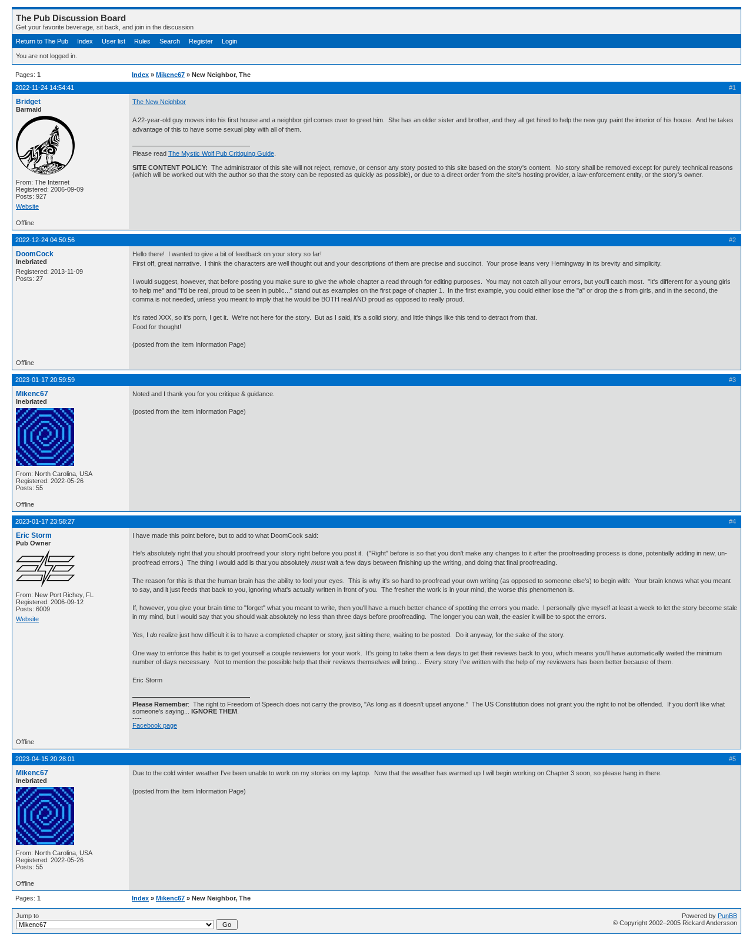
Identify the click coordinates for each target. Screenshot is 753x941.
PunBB (727, 915)
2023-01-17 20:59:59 (45, 379)
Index (85, 41)
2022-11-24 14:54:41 (44, 87)
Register (201, 41)
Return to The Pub (42, 41)
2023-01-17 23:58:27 (45, 521)
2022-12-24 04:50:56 (45, 239)
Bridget (28, 102)
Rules (142, 41)
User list (113, 41)
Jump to (27, 915)
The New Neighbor (159, 101)
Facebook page (154, 725)
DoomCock (35, 254)
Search (169, 41)
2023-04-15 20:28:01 (45, 758)
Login (229, 41)
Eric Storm (34, 535)
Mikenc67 (170, 74)
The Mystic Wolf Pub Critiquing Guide (221, 153)
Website (27, 206)
